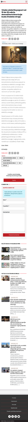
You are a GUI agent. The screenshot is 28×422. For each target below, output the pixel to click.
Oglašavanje (14, 408)
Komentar (6, 212)
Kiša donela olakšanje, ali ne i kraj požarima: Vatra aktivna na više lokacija (18, 302)
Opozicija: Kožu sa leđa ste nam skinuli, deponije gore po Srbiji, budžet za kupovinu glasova (18, 349)
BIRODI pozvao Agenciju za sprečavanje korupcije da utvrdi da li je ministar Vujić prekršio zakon (18, 323)
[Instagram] (15, 416)
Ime (4, 200)
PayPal (14, 180)
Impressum (14, 401)
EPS (20, 163)
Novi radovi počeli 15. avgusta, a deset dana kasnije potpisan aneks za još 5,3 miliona (18, 257)
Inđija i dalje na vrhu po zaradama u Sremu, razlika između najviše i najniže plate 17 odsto (17, 265)
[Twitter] (12, 416)
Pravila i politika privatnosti (14, 411)
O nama (14, 398)
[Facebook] (9, 416)
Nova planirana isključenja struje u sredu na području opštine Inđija (18, 250)
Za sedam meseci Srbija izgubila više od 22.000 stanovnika (17, 371)
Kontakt (14, 404)
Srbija (3, 42)
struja (5, 165)
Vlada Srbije (6, 160)
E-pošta (6, 206)
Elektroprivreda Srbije (9, 158)
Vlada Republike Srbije (9, 163)
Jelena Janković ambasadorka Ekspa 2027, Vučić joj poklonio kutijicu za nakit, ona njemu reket (18, 281)
